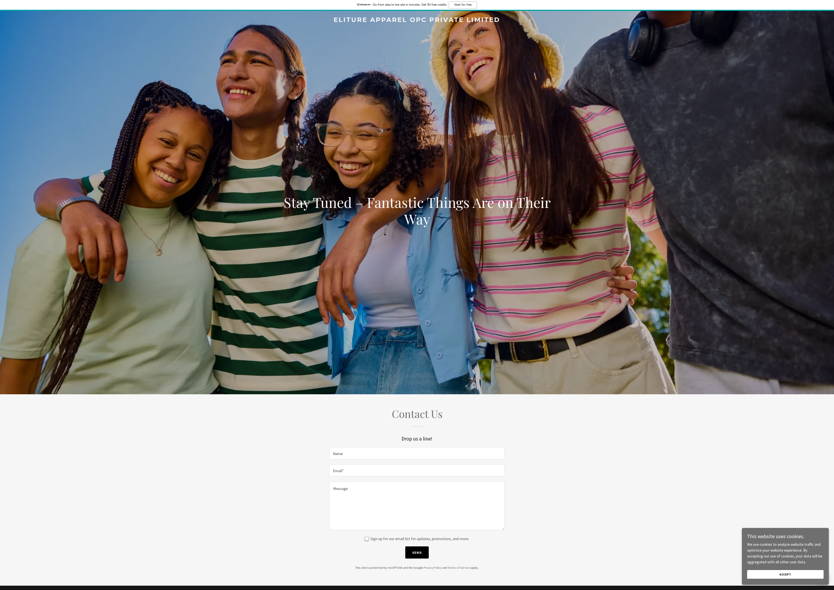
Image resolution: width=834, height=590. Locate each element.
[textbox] (416, 453)
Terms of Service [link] (459, 568)
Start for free (463, 4)
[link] (417, 20)
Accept (785, 574)
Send (417, 552)
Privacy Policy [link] (433, 568)
